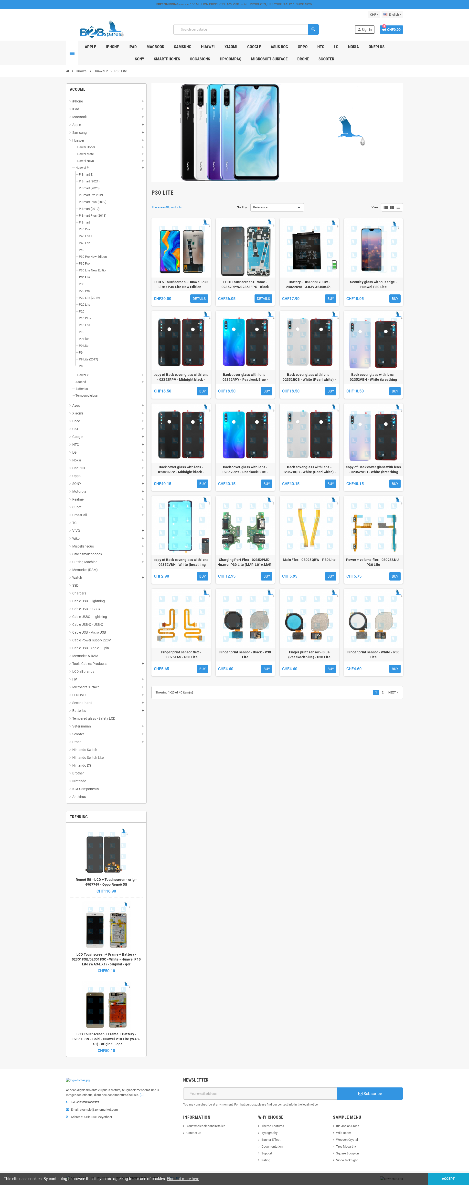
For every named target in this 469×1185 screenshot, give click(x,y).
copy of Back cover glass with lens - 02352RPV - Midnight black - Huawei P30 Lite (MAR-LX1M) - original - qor (181, 377)
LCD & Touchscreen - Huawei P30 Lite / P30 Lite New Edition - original (181, 284)
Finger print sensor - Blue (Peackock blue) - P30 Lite (309, 654)
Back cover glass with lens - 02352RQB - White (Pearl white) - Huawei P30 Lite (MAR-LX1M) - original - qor (309, 377)
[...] (141, 1095)
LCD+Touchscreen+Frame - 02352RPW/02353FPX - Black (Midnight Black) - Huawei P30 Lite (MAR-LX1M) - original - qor (245, 284)
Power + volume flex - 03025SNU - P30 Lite (373, 562)
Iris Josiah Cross (347, 1126)
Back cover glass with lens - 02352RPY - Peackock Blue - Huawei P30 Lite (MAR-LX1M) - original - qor (245, 377)
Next (393, 692)
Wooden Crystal (347, 1139)
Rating (265, 1160)
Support (266, 1153)
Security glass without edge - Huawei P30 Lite (373, 284)
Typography (269, 1133)
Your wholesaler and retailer (205, 1126)
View (375, 207)
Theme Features (272, 1126)
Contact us (193, 1133)
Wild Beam (343, 1133)
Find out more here (183, 1178)
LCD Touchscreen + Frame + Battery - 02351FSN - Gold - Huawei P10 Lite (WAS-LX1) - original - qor (106, 1039)
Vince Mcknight (347, 1160)
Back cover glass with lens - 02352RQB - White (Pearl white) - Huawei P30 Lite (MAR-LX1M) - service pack (309, 469)
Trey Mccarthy (346, 1146)
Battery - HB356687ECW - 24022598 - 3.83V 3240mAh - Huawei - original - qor (309, 284)
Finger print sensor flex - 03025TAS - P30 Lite (181, 654)
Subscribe (372, 1093)
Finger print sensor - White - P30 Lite (373, 654)
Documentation (272, 1146)
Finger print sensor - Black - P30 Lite (245, 654)
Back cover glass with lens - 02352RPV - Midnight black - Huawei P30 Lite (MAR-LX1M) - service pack (181, 469)
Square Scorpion (347, 1153)
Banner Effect (270, 1139)
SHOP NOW (304, 4)
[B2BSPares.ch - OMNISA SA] (102, 29)
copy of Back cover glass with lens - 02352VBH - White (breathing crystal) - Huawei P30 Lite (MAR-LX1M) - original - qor (373, 469)
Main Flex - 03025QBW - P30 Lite (309, 560)
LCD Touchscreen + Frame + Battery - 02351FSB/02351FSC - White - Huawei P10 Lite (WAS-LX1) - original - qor (106, 959)
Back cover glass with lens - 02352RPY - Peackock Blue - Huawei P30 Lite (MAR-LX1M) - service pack (245, 469)
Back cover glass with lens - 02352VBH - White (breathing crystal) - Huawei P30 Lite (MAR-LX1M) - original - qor (373, 377)
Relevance (260, 207)
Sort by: (242, 207)
